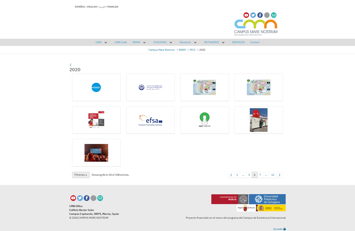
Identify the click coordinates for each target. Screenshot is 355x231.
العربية (102, 6)
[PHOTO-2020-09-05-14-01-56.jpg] (258, 120)
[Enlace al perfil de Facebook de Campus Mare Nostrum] (260, 15)
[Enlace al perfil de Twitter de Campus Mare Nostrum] (253, 15)
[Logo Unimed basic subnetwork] (96, 87)
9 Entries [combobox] (82, 175)
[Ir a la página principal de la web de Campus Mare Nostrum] (256, 27)
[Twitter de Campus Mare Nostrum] (80, 198)
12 (273, 175)
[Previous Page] (231, 175)
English (92, 6)
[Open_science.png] (204, 120)
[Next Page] (279, 175)
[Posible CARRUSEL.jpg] (96, 153)
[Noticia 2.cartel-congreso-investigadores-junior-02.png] (96, 120)
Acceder (278, 229)
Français (112, 6)
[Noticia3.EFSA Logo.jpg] (150, 120)
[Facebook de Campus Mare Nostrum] (86, 198)
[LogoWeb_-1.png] (150, 87)
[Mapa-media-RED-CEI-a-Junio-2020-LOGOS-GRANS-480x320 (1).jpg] (204, 87)
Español (80, 6)
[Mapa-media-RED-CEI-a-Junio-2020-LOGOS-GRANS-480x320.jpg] (258, 87)
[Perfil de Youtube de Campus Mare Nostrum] (73, 198)
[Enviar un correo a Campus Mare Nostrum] (100, 198)
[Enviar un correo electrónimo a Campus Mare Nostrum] (273, 15)
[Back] (70, 65)
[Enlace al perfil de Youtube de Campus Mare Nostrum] (246, 15)
